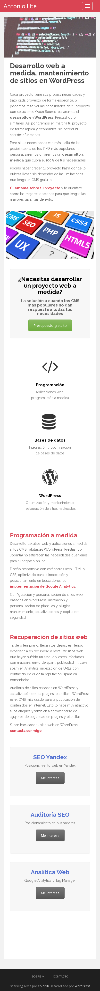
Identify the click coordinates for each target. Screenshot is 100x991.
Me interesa (50, 778)
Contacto (60, 976)
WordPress (82, 986)
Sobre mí (38, 976)
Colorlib (43, 986)
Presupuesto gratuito (50, 325)
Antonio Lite (20, 6)
